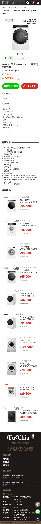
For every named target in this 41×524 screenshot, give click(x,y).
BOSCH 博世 (11, 8)
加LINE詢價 (12, 86)
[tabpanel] (20, 34)
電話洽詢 (32, 86)
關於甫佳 (6, 459)
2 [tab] (22, 54)
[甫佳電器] (9, 1)
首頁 (3, 8)
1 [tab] (18, 54)
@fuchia (16, 507)
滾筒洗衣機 (22, 8)
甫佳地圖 (6, 465)
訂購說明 (6, 462)
